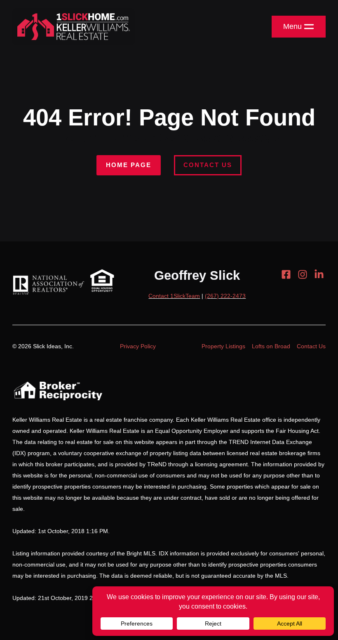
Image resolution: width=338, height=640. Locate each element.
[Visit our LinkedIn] (319, 274)
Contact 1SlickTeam (174, 296)
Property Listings (223, 346)
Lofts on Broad (271, 346)
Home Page (128, 164)
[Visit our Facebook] (286, 274)
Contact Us (207, 164)
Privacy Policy (138, 346)
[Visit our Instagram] (302, 274)
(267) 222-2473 (225, 296)
